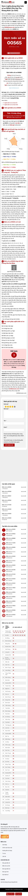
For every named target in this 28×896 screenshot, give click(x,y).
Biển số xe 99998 (10, 610)
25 (13, 799)
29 (13, 635)
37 (13, 688)
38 (13, 761)
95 (13, 781)
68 (13, 677)
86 (13, 667)
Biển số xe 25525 (10, 614)
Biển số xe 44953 (10, 601)
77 (13, 702)
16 (15, 649)
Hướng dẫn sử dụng (7, 850)
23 (13, 805)
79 (13, 646)
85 (13, 753)
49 (13, 670)
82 (13, 770)
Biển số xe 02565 (6, 509)
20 (13, 725)
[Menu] (25, 2)
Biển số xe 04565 (6, 518)
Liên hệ (4, 856)
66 (13, 764)
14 (13, 683)
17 (13, 708)
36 (13, 685)
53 (22, 631)
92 (13, 655)
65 (13, 664)
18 (13, 730)
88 (13, 719)
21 (13, 789)
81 (13, 694)
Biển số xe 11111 (10, 551)
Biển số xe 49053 (10, 596)
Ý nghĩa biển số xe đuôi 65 (10, 102)
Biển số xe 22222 (10, 583)
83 (13, 767)
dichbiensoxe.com (10, 27)
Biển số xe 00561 (6, 496)
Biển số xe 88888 (10, 538)
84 (13, 778)
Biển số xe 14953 (10, 587)
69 (13, 742)
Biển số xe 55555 (10, 565)
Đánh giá (6, 404)
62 (13, 652)
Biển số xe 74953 (10, 605)
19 (13, 750)
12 (13, 802)
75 (13, 674)
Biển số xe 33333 (10, 578)
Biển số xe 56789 (10, 569)
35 (13, 747)
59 (23, 632)
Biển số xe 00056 (6, 487)
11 (13, 810)
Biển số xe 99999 (10, 529)
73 (13, 772)
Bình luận (6, 408)
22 (13, 793)
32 (20, 635)
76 (13, 733)
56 (16, 632)
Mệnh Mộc (6, 164)
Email (5, 427)
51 (17, 631)
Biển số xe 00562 (6, 500)
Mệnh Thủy (6, 156)
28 (13, 713)
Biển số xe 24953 (10, 592)
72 (13, 658)
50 (15, 631)
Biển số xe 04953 (10, 533)
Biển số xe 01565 (6, 504)
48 (13, 739)
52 (20, 631)
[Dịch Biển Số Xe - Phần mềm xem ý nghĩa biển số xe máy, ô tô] (8, 2)
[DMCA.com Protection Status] (5, 836)
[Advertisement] (14, 466)
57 (18, 632)
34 (13, 691)
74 (13, 775)
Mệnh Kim (6, 154)
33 (22, 635)
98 (13, 711)
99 (13, 680)
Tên (5, 420)
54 (24, 631)
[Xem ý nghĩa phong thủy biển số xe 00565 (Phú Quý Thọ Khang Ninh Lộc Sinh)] (14, 43)
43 (13, 638)
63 (13, 705)
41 (13, 631)
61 (13, 641)
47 (13, 662)
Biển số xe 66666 (10, 547)
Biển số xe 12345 (10, 543)
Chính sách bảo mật (7, 847)
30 (15, 635)
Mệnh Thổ (6, 159)
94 (13, 787)
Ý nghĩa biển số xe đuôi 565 (10, 104)
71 (13, 736)
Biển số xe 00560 (6, 491)
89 (13, 700)
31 (17, 635)
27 (13, 796)
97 (13, 808)
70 (13, 722)
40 (24, 635)
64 (13, 744)
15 (13, 649)
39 (13, 643)
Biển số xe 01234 (10, 574)
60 (15, 643)
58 (20, 632)
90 (13, 758)
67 (13, 716)
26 (13, 784)
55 (14, 632)
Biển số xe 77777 (10, 560)
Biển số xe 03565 (6, 513)
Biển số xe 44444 (10, 556)
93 (13, 697)
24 (13, 728)
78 (13, 756)
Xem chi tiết (23, 487)
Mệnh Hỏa (6, 167)
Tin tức (4, 853)
